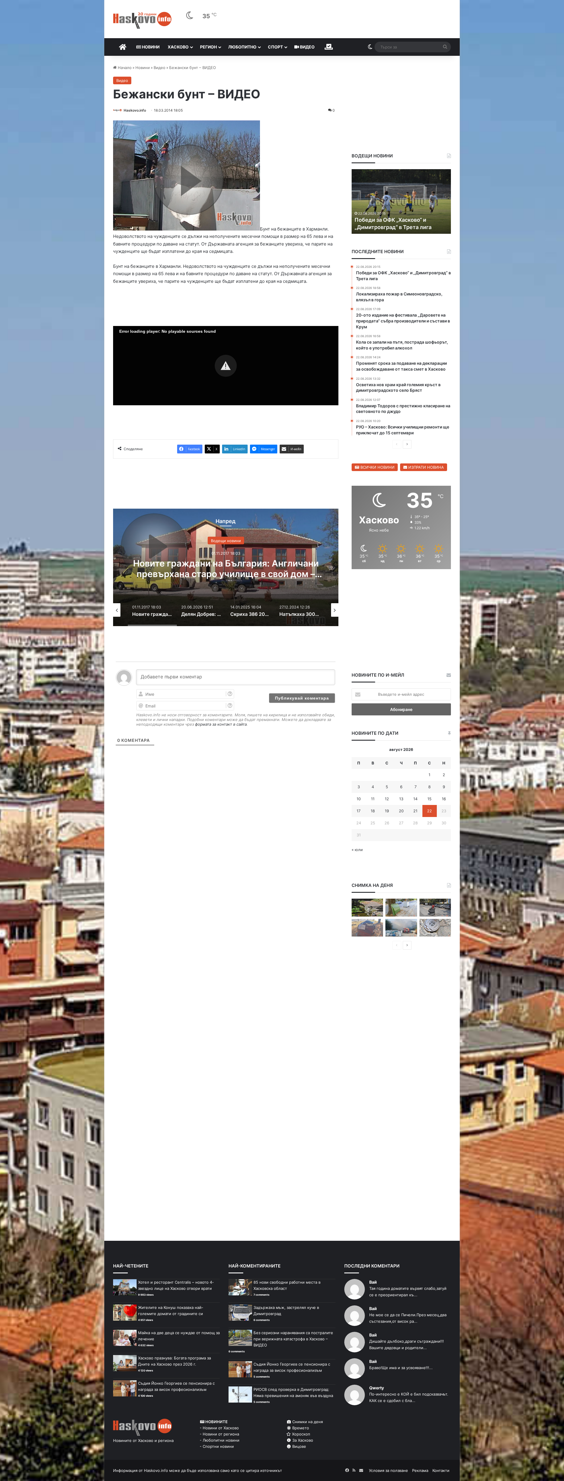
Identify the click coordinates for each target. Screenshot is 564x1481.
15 (429, 798)
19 (387, 810)
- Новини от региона (219, 1434)
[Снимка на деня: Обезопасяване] (435, 908)
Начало (124, 67)
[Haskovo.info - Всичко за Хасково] (142, 20)
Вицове (298, 1446)
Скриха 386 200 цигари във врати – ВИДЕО (226, 568)
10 (359, 798)
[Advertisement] (226, 792)
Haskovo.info (135, 110)
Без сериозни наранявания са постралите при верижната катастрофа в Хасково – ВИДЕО (293, 1338)
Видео (307, 46)
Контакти (440, 1470)
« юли (357, 849)
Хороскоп (300, 1434)
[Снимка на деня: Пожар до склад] (401, 928)
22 (429, 810)
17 (358, 810)
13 (401, 798)
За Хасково (302, 1440)
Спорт (275, 46)
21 (415, 810)
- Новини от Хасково (219, 1427)
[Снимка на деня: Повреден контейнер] (401, 908)
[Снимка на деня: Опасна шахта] (435, 928)
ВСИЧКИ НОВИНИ (377, 467)
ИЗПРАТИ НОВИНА (425, 467)
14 (415, 798)
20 (401, 810)
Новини (150, 46)
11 (373, 798)
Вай (373, 1282)
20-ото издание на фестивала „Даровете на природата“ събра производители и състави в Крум (398, 219)
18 (373, 810)
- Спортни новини (217, 1446)
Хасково (178, 46)
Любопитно (242, 46)
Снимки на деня (307, 1421)
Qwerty (376, 1387)
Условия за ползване (388, 1470)
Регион (208, 46)
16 (444, 798)
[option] (226, 567)
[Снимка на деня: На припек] (367, 908)
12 (387, 798)
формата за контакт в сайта (221, 724)
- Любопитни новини (219, 1440)
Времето (300, 1427)
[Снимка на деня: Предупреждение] (367, 928)
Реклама (420, 1470)
